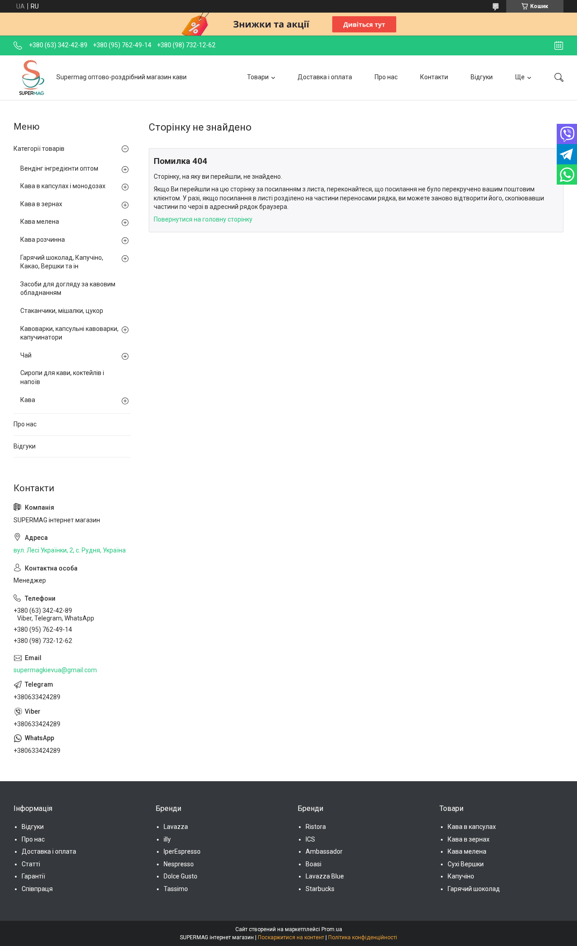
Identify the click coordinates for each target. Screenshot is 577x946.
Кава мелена (39, 221)
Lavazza (176, 826)
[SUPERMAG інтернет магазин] (32, 77)
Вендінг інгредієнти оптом (59, 168)
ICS (310, 839)
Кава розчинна (42, 239)
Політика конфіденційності (362, 937)
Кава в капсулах (472, 826)
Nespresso (179, 864)
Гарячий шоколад (474, 888)
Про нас (386, 77)
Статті (31, 864)
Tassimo (176, 888)
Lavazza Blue (325, 876)
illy (167, 839)
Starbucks (320, 888)
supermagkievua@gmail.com (55, 670)
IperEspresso (182, 851)
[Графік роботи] (558, 45)
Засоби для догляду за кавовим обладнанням (67, 289)
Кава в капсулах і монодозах (62, 186)
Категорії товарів (39, 148)
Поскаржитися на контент (291, 937)
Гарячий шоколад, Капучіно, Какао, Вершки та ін (61, 262)
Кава (27, 399)
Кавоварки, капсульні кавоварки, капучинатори (69, 333)
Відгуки (482, 77)
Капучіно (461, 876)
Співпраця (37, 888)
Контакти (434, 77)
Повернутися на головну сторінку (203, 219)
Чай (26, 355)
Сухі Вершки (466, 864)
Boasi (313, 864)
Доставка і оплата (325, 77)
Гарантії (33, 876)
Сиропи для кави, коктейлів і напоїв (62, 377)
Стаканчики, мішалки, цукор (61, 310)
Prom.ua (331, 929)
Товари (258, 77)
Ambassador (324, 851)
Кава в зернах (41, 204)
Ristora (316, 826)
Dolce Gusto (180, 876)
